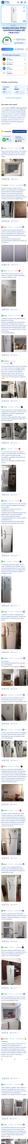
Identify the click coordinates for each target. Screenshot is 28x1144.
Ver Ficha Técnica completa (13, 98)
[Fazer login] (21, 2)
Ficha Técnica (20, 49)
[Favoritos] (24, 7)
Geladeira (13, 25)
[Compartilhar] (24, 11)
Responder (15, 179)
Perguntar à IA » (8, 49)
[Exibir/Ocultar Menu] (25, 2)
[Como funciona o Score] (9, 44)
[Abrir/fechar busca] (18, 2)
